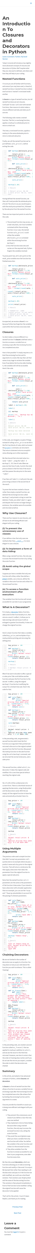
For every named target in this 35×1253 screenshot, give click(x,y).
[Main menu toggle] (31, 3)
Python (17, 57)
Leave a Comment (8, 57)
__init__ (19, 541)
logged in (16, 1232)
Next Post (17, 1213)
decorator (14, 612)
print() (8, 448)
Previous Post (17, 1207)
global (4, 579)
